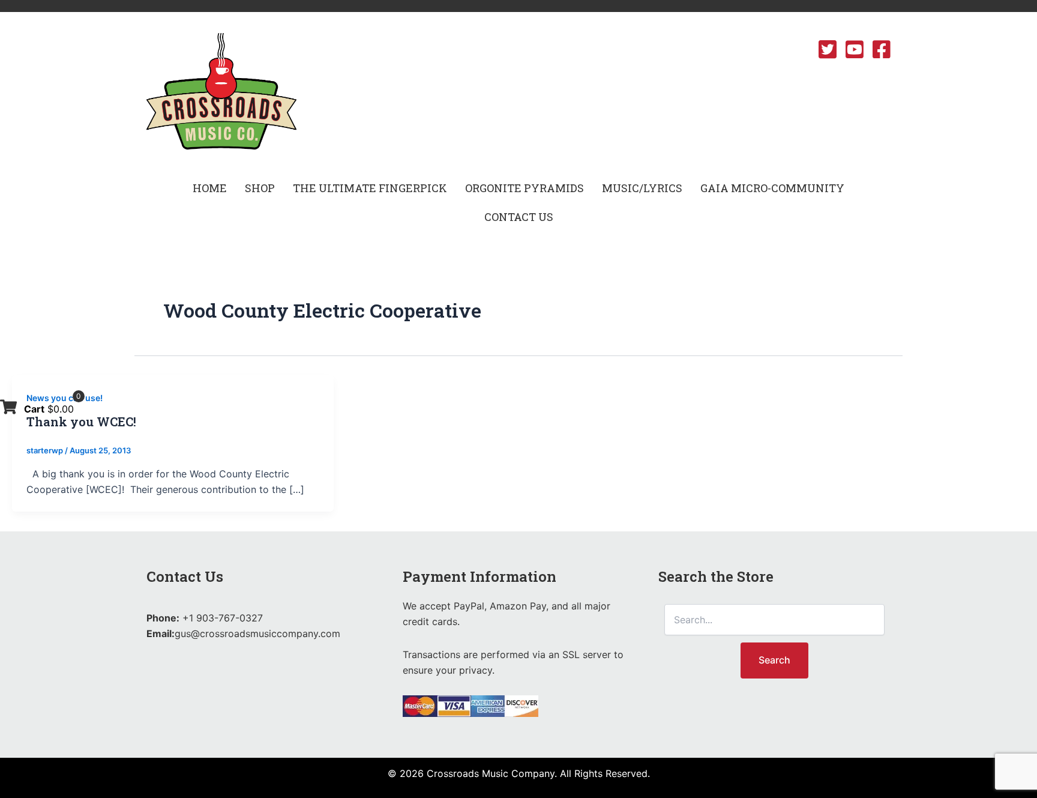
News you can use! (64, 398)
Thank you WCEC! (81, 421)
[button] (260, 188)
